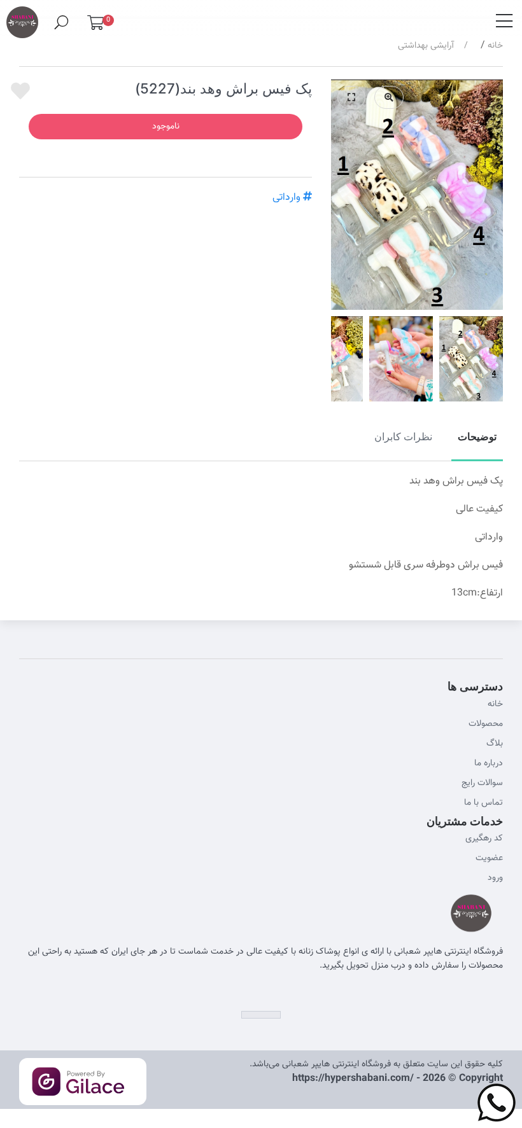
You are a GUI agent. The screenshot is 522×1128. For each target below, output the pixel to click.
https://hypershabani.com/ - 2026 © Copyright (397, 1079)
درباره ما (488, 763)
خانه (495, 46)
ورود (495, 878)
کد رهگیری (484, 839)
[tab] (477, 443)
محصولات (486, 724)
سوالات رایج (482, 783)
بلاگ (494, 744)
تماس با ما (483, 803)
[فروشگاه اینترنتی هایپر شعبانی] (22, 17)
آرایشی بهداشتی (426, 46)
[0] (95, 26)
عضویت (489, 858)
